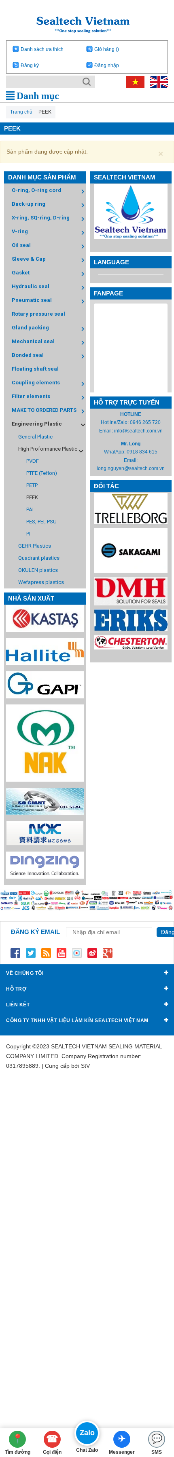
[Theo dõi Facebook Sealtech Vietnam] (15, 952)
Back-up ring (28, 204)
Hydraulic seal (30, 286)
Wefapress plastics (41, 582)
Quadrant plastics (38, 558)
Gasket (21, 273)
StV (85, 1066)
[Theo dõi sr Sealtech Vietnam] (92, 952)
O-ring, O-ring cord (36, 190)
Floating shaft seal (35, 369)
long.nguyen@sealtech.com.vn (131, 468)
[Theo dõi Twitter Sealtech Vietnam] (31, 952)
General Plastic (35, 437)
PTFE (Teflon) (41, 473)
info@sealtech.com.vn (138, 431)
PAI (30, 509)
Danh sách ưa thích (42, 49)
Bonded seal (28, 355)
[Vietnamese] (134, 81)
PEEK (32, 497)
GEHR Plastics (34, 546)
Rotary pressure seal (38, 314)
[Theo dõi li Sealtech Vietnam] (46, 952)
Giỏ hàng (106, 49)
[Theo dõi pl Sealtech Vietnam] (77, 952)
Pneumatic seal (32, 300)
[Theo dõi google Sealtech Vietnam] (107, 952)
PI (28, 534)
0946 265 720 (145, 422)
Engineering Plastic (37, 424)
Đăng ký (30, 65)
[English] (157, 81)
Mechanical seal (33, 341)
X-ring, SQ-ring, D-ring (41, 218)
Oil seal (21, 245)
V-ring (20, 231)
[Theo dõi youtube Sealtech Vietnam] (61, 952)
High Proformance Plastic (47, 449)
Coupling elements (36, 383)
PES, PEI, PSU (41, 522)
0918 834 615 (142, 452)
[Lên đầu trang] (155, 1406)
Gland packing (30, 328)
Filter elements (31, 396)
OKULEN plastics (38, 570)
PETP (32, 485)
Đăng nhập (106, 65)
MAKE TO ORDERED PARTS (44, 410)
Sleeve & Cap (29, 259)
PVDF (32, 461)
